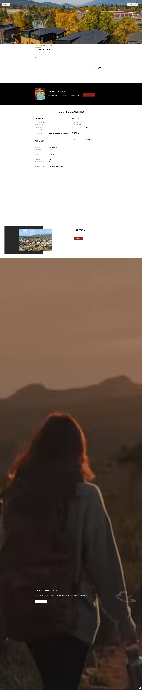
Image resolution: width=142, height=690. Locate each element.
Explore (78, 238)
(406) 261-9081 (63, 95)
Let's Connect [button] (41, 601)
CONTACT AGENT (88, 94)
